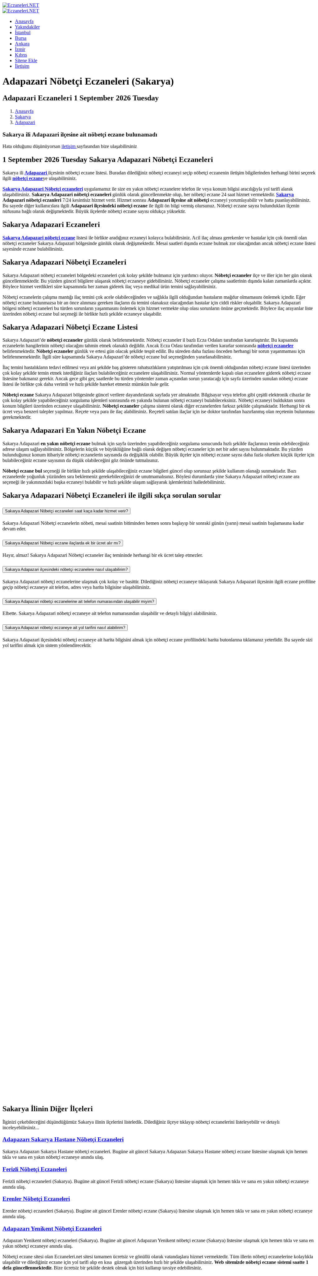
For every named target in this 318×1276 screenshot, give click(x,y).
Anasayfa (24, 21)
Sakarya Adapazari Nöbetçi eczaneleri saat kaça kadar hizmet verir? (66, 511)
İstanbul (22, 32)
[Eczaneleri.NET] (20, 5)
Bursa (20, 38)
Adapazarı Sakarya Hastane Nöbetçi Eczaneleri (63, 1139)
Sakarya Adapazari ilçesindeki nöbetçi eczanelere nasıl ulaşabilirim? (66, 569)
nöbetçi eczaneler (275, 345)
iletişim (69, 146)
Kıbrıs (21, 55)
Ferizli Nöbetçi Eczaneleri (34, 1169)
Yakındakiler (27, 27)
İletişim (22, 66)
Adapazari (25, 122)
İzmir (20, 49)
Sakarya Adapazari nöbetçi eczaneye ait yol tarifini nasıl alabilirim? (65, 627)
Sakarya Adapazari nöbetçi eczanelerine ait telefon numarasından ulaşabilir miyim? (79, 601)
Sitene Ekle (26, 60)
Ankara (22, 43)
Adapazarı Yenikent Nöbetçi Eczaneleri (52, 1228)
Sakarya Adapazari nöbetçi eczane (38, 237)
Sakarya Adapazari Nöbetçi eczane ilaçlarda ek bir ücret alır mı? (62, 543)
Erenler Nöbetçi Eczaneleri (36, 1198)
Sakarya (23, 116)
